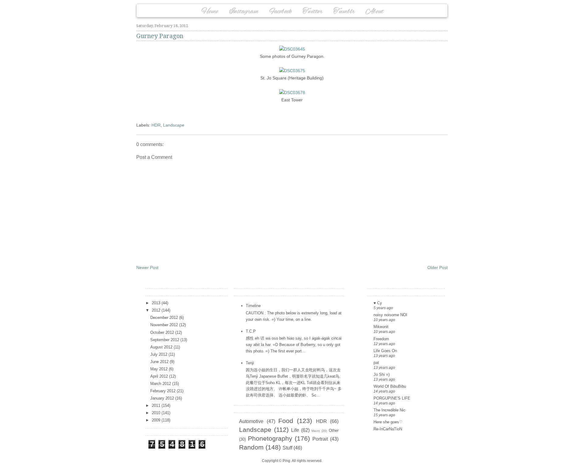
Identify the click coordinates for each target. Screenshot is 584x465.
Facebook (280, 11)
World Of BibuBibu (390, 386)
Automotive (251, 421)
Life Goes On (385, 350)
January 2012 (162, 398)
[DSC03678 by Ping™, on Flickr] (292, 92)
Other (334, 430)
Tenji (250, 363)
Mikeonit (381, 326)
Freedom (381, 339)
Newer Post (147, 267)
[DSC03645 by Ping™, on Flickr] (292, 49)
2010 (157, 413)
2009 (157, 420)
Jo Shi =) (382, 374)
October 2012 (162, 332)
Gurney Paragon (159, 36)
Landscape (173, 125)
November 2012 (164, 325)
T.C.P (251, 331)
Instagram (243, 11)
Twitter (312, 11)
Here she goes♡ (388, 422)
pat (376, 362)
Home (209, 11)
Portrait (320, 439)
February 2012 (163, 391)
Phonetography (270, 438)
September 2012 (165, 339)
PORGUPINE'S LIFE (392, 398)
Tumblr (343, 11)
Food (285, 420)
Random (251, 447)
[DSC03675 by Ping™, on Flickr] (292, 70)
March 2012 (161, 383)
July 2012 (159, 354)
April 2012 (159, 376)
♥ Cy (378, 303)
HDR (156, 125)
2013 (157, 303)
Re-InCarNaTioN (388, 429)
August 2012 (162, 347)
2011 (157, 405)
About (374, 11)
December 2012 (164, 317)
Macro (315, 430)
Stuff (287, 447)
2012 (157, 310)
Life (295, 430)
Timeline (253, 305)
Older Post (437, 267)
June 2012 (160, 361)
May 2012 (159, 369)
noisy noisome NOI (390, 315)
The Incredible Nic (389, 410)
